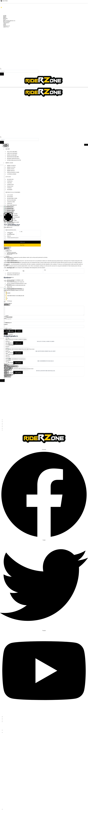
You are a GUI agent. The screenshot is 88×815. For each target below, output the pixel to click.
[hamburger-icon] (86, 145)
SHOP (4, 24)
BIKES (4, 17)
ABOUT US (6, 27)
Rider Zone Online (4, 0)
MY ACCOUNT (6, 21)
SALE (4, 19)
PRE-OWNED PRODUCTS (9, 20)
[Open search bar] (0, 69)
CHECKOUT (6, 22)
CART (4, 23)
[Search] (2, 74)
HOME (4, 15)
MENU (4, 16)
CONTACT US (6, 25)
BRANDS (5, 18)
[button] (1, 7)
